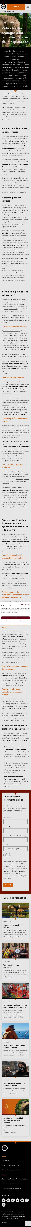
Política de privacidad (25, 604)
